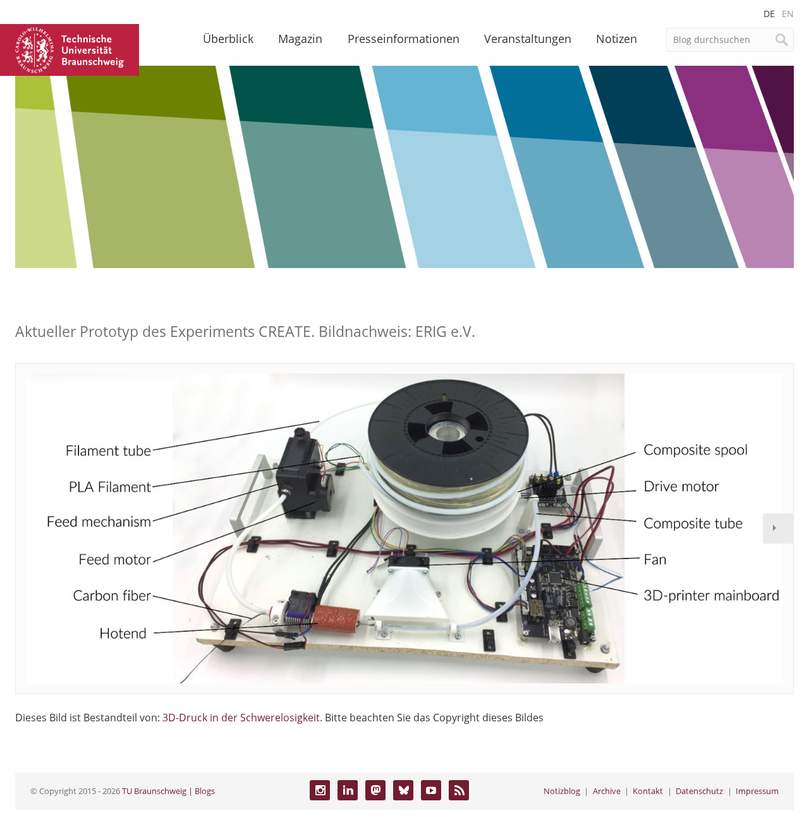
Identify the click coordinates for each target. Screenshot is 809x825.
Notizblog (562, 791)
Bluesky (403, 790)
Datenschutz (699, 791)
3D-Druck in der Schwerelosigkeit (241, 717)
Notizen (616, 38)
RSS (459, 790)
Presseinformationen (403, 38)
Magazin (300, 38)
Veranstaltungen (527, 38)
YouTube (431, 790)
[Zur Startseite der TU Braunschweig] (69, 49)
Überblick (228, 38)
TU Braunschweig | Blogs (168, 791)
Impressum (757, 791)
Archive (607, 791)
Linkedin (348, 790)
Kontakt (648, 791)
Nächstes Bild (778, 528)
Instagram (320, 790)
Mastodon (375, 790)
